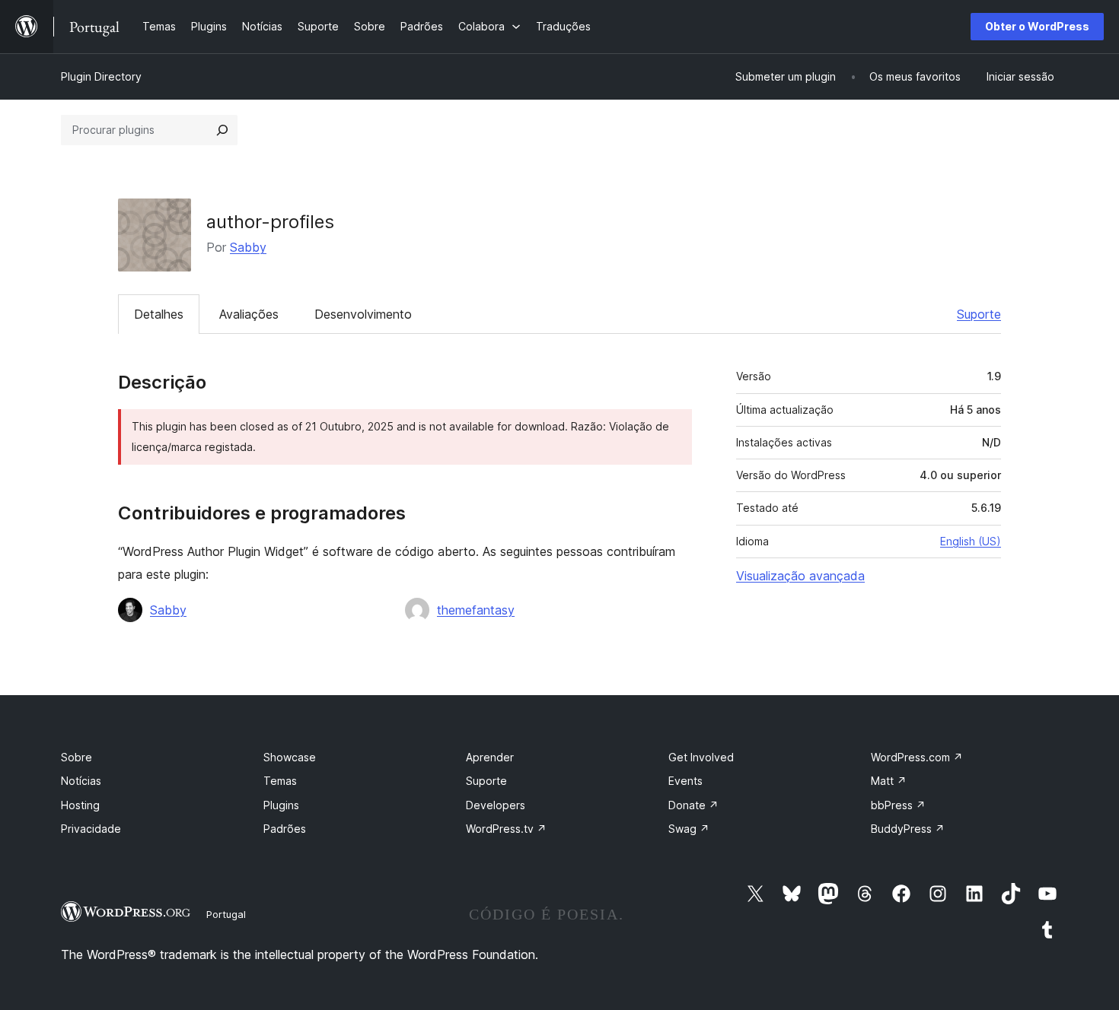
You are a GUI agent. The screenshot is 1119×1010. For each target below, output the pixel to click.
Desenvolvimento (363, 314)
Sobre (76, 757)
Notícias (81, 780)
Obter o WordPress (1037, 26)
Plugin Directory (101, 76)
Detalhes (158, 314)
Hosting (80, 805)
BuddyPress (908, 828)
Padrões (284, 828)
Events (685, 780)
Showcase (289, 757)
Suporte (979, 314)
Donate (693, 805)
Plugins (281, 805)
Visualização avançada (800, 575)
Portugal (226, 914)
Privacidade (91, 828)
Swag (688, 828)
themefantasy (476, 610)
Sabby (248, 247)
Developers (495, 805)
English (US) (970, 541)
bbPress (898, 805)
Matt (889, 780)
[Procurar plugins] (222, 130)
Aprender (490, 757)
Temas (280, 780)
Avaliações (249, 314)
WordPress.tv (506, 828)
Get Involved (701, 757)
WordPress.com (917, 757)
